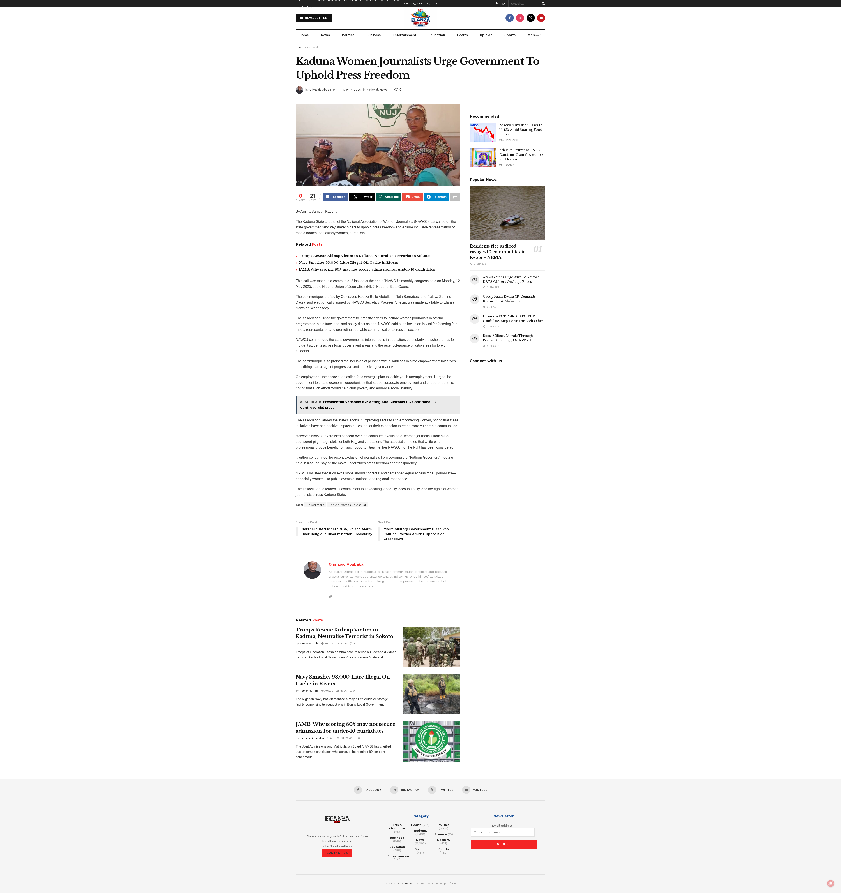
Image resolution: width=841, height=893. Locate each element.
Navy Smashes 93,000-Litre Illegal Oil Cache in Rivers (348, 262)
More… (311, 7)
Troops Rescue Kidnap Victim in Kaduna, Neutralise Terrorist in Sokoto (364, 256)
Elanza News (404, 883)
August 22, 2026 (335, 643)
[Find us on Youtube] (541, 18)
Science (440, 834)
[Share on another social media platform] (455, 197)
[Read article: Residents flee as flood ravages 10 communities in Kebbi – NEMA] (507, 213)
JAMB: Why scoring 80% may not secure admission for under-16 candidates (367, 269)
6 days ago (510, 164)
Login (502, 3)
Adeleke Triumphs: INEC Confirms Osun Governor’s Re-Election (521, 154)
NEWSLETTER (315, 17)
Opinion (486, 35)
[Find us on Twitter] (531, 18)
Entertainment (404, 35)
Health (462, 35)
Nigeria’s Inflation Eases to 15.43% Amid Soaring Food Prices (520, 129)
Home (304, 35)
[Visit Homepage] (420, 18)
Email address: (503, 825)
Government (315, 504)
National (312, 47)
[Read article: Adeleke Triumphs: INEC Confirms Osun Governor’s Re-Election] (483, 157)
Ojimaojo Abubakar (322, 89)
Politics (348, 35)
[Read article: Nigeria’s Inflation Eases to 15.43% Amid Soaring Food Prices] (483, 132)
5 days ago (510, 139)
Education (436, 35)
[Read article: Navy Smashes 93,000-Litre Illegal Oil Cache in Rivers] (431, 694)
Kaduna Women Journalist (347, 504)
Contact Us (337, 852)
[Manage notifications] (830, 883)
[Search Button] (543, 3)
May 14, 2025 (352, 89)
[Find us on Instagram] (520, 18)
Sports (300, 7)
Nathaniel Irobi (309, 643)
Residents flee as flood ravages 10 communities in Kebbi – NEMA (498, 252)
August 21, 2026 (340, 738)
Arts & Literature (397, 826)
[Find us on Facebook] (509, 18)
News (325, 35)
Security (443, 840)
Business (373, 35)
